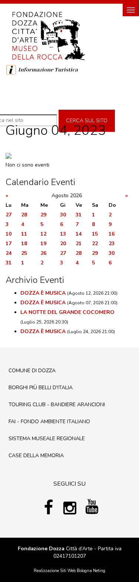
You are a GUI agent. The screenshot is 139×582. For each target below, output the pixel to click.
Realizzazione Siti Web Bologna (63, 571)
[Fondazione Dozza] (48, 35)
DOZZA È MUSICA (43, 293)
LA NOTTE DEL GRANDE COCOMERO (67, 312)
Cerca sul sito (86, 120)
